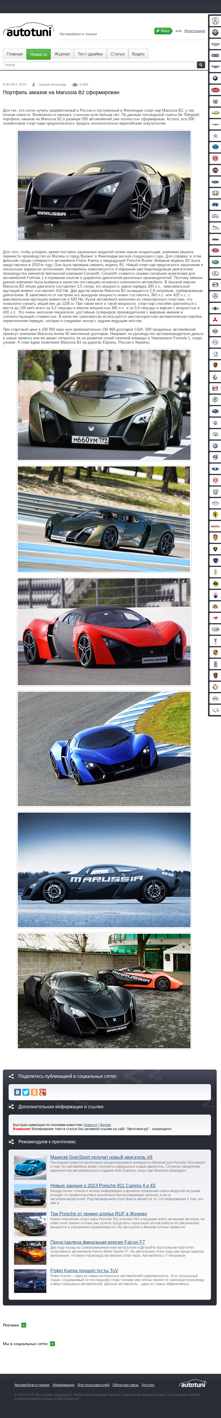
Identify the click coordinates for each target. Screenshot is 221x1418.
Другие (105, 1125)
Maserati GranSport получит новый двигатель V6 (101, 1157)
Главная (15, 53)
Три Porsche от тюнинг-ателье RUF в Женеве (98, 1213)
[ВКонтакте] (17, 1092)
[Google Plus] (42, 1092)
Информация (64, 1385)
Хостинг (148, 1385)
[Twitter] (25, 1092)
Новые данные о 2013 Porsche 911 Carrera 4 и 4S (103, 1185)
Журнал (62, 53)
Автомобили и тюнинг (32, 1385)
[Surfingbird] (50, 1092)
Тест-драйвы (90, 53)
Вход (165, 31)
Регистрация (194, 31)
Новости (38, 54)
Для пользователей (93, 1385)
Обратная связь (126, 1385)
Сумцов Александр (52, 84)
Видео (138, 53)
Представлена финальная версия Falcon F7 (97, 1242)
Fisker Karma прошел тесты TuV (84, 1270)
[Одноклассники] (34, 1092)
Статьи (117, 53)
